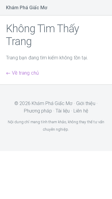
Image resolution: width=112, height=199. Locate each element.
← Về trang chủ (22, 73)
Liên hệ (80, 111)
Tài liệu (63, 111)
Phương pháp (38, 111)
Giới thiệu (85, 103)
